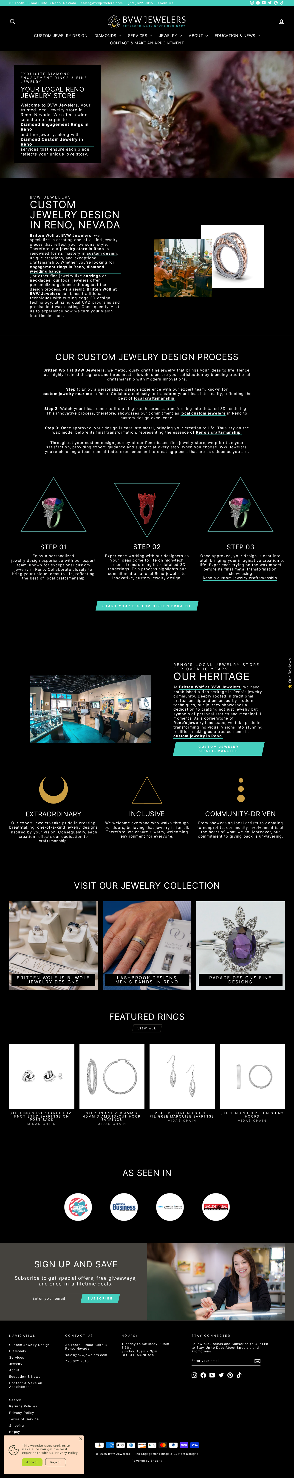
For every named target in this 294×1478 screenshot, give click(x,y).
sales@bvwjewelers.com (102, 3)
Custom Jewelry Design (61, 35)
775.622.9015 (76, 1361)
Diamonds (106, 35)
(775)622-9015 (140, 3)
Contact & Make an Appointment (147, 43)
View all (147, 1028)
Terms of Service (24, 1419)
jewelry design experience (37, 560)
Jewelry (168, 35)
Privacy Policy (21, 1413)
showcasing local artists (234, 823)
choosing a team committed (87, 451)
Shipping (16, 1425)
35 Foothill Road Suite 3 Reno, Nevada (42, 3)
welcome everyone (131, 823)
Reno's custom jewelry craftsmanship (240, 578)
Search (15, 1400)
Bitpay (14, 1432)
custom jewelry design (158, 578)
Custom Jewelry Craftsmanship (218, 749)
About (196, 35)
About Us (165, 3)
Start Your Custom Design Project (147, 606)
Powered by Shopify (147, 1460)
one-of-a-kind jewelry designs (67, 827)
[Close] (80, 1439)
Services (138, 35)
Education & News (236, 35)
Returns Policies (23, 1406)
